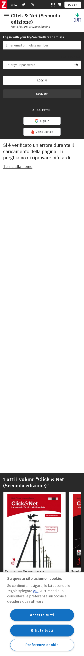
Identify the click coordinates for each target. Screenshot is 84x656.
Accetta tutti (42, 615)
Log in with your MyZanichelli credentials (33, 37)
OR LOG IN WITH (42, 110)
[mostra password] (76, 64)
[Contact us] (32, 4)
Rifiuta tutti (42, 630)
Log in (72, 4)
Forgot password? (70, 56)
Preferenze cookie (41, 645)
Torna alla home (17, 166)
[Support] (24, 4)
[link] (42, 132)
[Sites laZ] (53, 5)
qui (35, 591)
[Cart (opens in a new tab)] (59, 4)
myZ (14, 4)
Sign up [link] (42, 93)
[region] (42, 614)
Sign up (42, 93)
